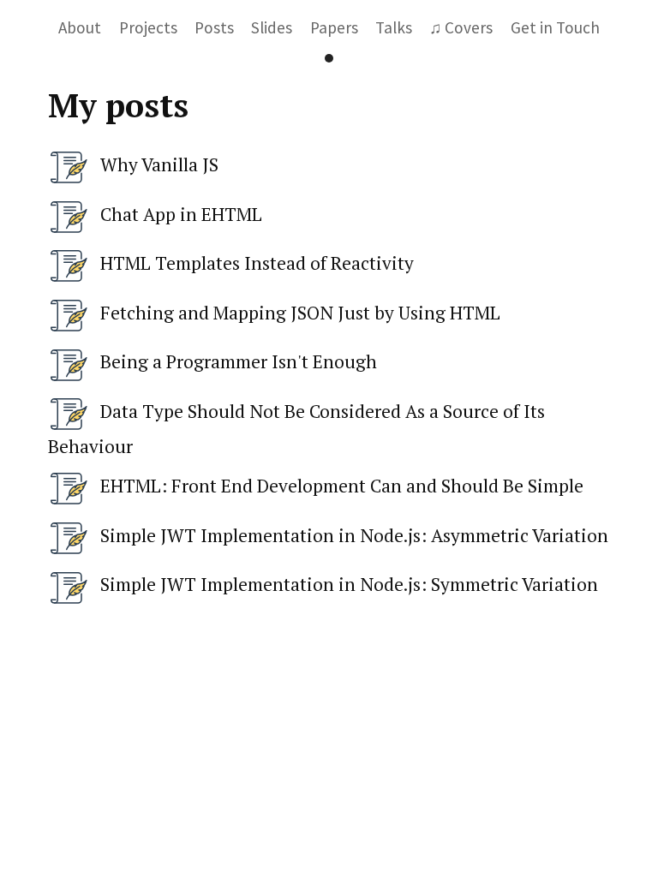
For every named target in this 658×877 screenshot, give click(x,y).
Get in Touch (555, 27)
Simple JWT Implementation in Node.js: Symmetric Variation (349, 584)
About (79, 27)
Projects (148, 27)
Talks (393, 27)
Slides (271, 27)
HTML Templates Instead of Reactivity (257, 263)
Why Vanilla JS (159, 164)
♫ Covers (461, 27)
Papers (334, 27)
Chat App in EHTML (181, 214)
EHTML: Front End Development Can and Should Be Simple (341, 486)
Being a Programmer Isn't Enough (238, 361)
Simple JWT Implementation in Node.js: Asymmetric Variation (354, 535)
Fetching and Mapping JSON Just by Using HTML (300, 313)
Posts (214, 27)
